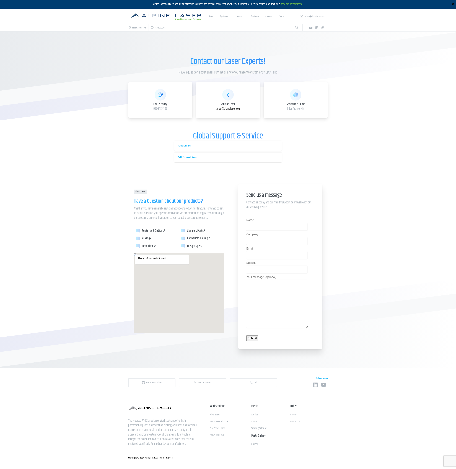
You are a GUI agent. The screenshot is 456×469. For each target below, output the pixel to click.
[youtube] (311, 27)
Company (252, 234)
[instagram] (323, 27)
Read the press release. (292, 4)
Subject (251, 262)
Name (250, 220)
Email (249, 248)
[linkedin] (317, 27)
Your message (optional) (261, 277)
